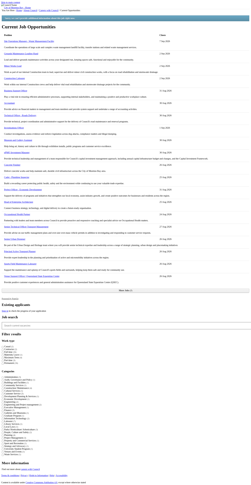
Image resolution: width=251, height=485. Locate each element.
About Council (30, 10)
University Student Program (18, 449)
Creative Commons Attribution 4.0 (41, 482)
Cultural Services (13, 391)
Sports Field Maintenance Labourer (20, 264)
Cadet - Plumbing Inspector (16, 177)
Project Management (14, 438)
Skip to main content (10, 2)
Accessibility (62, 475)
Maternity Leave (13, 354)
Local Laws (10, 427)
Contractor (10, 349)
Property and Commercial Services (21, 440)
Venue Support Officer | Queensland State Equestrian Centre (31, 276)
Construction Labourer (14, 78)
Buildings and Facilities (16, 382)
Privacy (24, 475)
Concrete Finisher (12, 165)
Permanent (10, 363)
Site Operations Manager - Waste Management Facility (29, 41)
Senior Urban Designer (14, 239)
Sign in (5, 311)
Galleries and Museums (16, 413)
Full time (10, 352)
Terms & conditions (10, 475)
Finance (9, 410)
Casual (8, 346)
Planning (9, 435)
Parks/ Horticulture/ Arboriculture (20, 429)
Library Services (13, 424)
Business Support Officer (15, 90)
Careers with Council (48, 10)
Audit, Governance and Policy (19, 380)
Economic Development (16, 399)
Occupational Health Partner (17, 214)
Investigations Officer (14, 128)
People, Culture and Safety (17, 432)
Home (19, 10)
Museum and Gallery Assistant (18, 140)
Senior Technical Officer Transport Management (26, 226)
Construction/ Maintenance (17, 388)
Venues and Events (14, 451)
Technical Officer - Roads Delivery (20, 115)
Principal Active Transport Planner (20, 251)
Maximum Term (12, 357)
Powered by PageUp (10, 298)
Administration (12, 377)
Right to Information (38, 475)
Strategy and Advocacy (16, 446)
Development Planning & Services (21, 396)
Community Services (15, 385)
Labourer (9, 421)
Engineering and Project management (22, 404)
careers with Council (30, 469)
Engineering (11, 402)
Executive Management (16, 407)
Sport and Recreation (15, 443)
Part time (9, 360)
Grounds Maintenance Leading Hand (21, 53)
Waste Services (12, 454)
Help (52, 475)
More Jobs (125, 290)
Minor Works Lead (12, 66)
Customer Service (13, 393)
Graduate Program (13, 415)
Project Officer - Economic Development (23, 189)
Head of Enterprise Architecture (18, 202)
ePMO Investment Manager (16, 152)
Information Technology (16, 418)
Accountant (9, 103)
